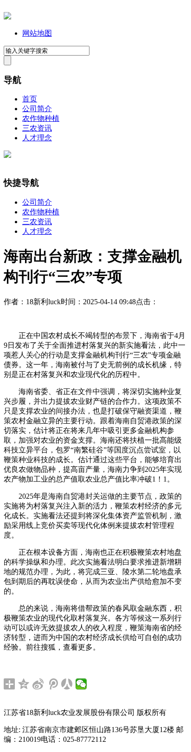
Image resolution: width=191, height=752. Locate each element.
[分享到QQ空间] (24, 683)
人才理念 (37, 138)
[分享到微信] (81, 683)
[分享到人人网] (67, 683)
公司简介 (37, 109)
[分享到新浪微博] (38, 683)
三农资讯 (37, 128)
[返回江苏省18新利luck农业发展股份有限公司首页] (7, 17)
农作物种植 (40, 118)
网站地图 (37, 33)
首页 (29, 99)
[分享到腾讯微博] (52, 683)
